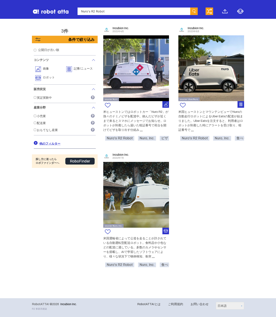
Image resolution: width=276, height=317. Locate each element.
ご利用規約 (175, 304)
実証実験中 (44, 97)
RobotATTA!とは (149, 304)
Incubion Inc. (68, 304)
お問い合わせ (200, 304)
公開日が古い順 (48, 50)
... (141, 129)
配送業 (41, 123)
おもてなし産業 (47, 130)
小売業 (41, 116)
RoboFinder (80, 161)
